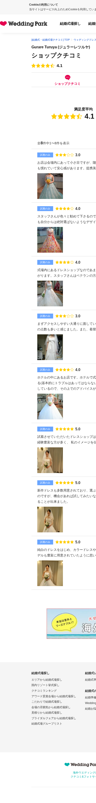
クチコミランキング (44, 690)
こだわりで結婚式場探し (46, 701)
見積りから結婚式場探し (46, 712)
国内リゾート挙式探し (45, 685)
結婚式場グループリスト (46, 723)
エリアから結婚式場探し (46, 679)
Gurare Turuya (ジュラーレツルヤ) (60, 47)
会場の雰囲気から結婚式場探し (51, 707)
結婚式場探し (70, 23)
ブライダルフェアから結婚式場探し (53, 718)
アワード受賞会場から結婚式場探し (53, 696)
